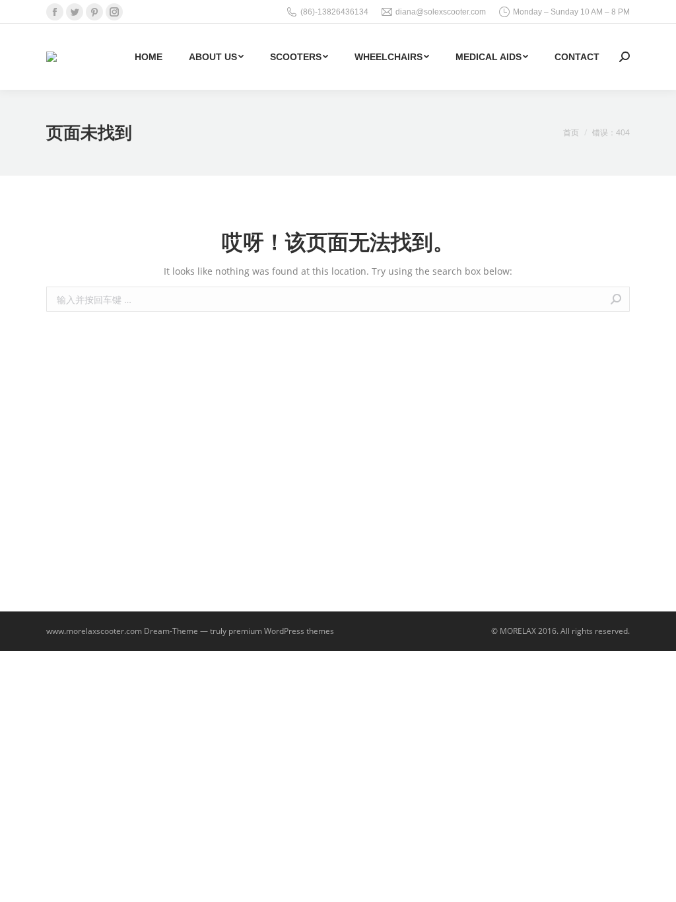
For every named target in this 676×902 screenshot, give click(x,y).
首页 (571, 132)
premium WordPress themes (281, 631)
